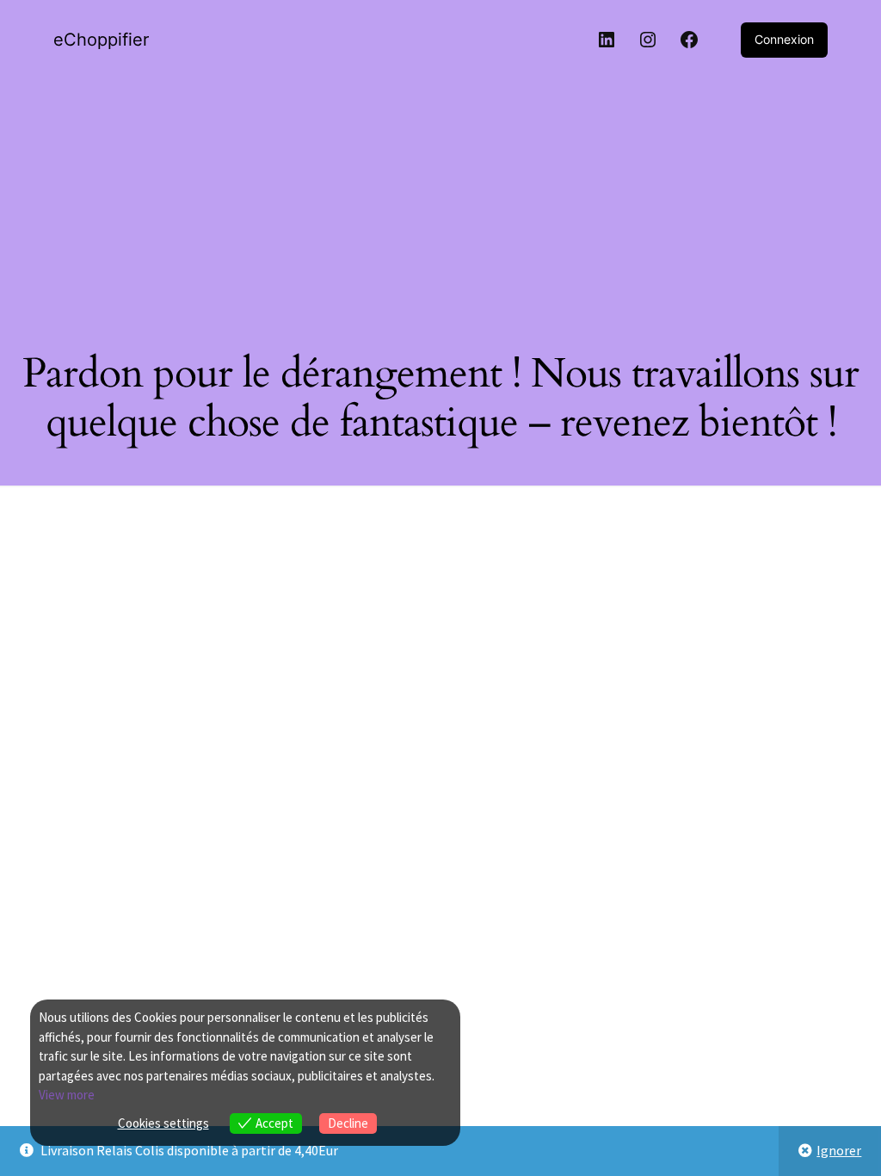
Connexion (784, 39)
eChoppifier (101, 39)
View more (67, 1094)
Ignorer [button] (838, 1150)
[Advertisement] (440, 198)
